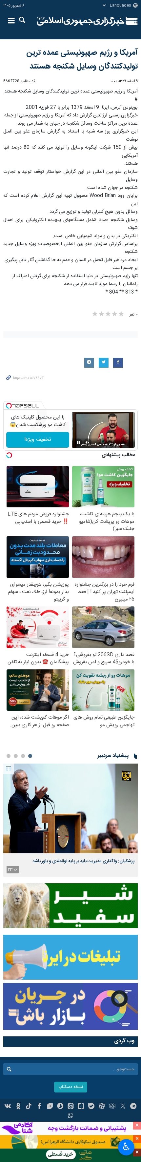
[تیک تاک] (28, 1107)
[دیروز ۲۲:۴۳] (70, 808)
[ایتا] (70, 1107)
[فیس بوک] (39, 1107)
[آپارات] (101, 1107)
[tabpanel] (70, 820)
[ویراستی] (49, 1107)
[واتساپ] (70, 1116)
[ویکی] (8, 1107)
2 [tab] (23, 756)
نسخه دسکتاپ (70, 1087)
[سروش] (60, 1107)
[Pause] (78, 442)
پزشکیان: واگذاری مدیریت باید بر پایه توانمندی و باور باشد (83, 861)
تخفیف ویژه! (37, 439)
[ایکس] (122, 1107)
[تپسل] (9, 405)
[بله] (91, 1107)
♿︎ (126, 1146)
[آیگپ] (80, 1107)
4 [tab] (8, 756)
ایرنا (81, 21)
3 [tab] (16, 756)
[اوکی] (18, 1107)
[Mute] (87, 442)
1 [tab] (30, 756)
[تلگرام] (133, 1107)
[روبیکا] (112, 1107)
